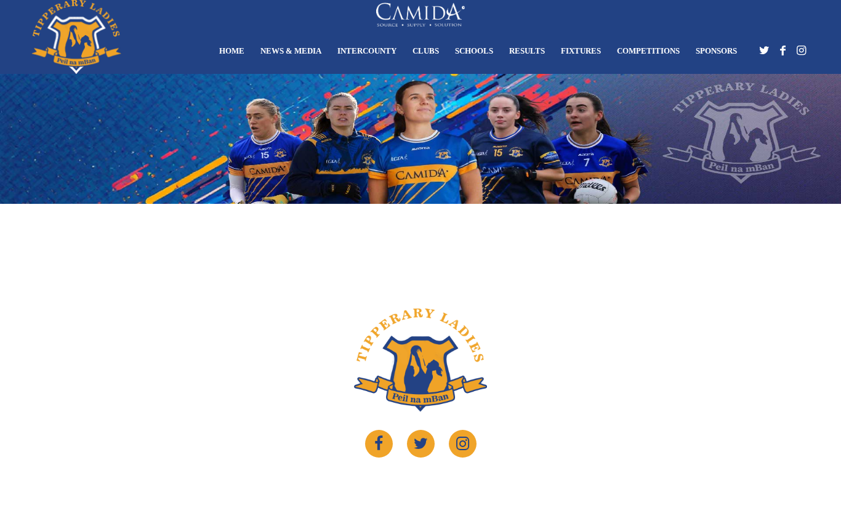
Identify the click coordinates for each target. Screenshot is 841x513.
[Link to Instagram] (801, 53)
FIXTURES (581, 50)
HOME (231, 50)
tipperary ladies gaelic (412, 480)
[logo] (76, 37)
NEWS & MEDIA (290, 50)
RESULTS (527, 50)
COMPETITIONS (648, 50)
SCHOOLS (474, 50)
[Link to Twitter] (764, 53)
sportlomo (519, 480)
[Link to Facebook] (782, 53)
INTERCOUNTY (366, 50)
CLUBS (425, 50)
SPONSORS (716, 50)
